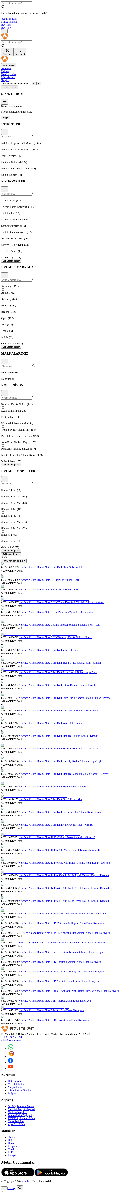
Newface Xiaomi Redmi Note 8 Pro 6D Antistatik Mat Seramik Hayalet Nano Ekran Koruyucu (69, 990)
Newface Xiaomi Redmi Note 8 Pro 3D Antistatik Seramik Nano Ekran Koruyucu (62, 952)
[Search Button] (20, 1187)
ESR (10, 1152)
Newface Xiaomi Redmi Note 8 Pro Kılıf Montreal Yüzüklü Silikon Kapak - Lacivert (63, 773)
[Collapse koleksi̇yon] (4, 393)
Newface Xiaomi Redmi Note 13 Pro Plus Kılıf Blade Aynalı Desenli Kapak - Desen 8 (64, 862)
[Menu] (4, 31)
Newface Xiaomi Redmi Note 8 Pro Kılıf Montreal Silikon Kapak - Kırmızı (58, 735)
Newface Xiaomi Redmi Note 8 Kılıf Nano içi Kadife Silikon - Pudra (55, 637)
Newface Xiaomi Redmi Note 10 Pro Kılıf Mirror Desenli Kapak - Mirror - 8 (59, 850)
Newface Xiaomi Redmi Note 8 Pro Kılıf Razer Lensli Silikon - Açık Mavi (58, 672)
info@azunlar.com (11, 1040)
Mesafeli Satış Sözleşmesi (21, 1109)
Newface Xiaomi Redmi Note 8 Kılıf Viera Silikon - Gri (48, 589)
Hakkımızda (14, 1081)
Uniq (10, 1140)
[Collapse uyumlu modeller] (4, 479)
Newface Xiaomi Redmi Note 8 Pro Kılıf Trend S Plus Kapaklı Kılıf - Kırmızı (60, 662)
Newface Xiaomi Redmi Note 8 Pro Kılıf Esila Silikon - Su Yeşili (53, 786)
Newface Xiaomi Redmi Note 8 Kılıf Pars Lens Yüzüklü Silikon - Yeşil (56, 612)
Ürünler (5, 71)
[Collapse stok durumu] (4, 102)
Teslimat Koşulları (17, 1112)
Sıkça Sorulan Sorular (19, 1090)
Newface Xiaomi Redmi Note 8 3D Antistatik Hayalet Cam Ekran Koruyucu (59, 981)
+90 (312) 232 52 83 (12, 1037)
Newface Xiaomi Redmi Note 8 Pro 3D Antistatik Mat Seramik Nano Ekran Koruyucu (64, 932)
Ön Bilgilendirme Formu (21, 1106)
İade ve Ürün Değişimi (20, 1115)
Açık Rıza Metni (17, 1124)
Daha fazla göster (11, 261)
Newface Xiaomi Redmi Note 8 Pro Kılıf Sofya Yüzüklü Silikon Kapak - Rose (60, 812)
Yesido (11, 1149)
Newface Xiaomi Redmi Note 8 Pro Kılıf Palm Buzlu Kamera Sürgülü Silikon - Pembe (64, 697)
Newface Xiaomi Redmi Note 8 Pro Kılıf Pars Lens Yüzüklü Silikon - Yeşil (58, 710)
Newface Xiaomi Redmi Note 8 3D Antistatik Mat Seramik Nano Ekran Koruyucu (62, 942)
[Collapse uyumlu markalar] (4, 275)
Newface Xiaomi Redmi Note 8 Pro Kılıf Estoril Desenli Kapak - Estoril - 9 (58, 685)
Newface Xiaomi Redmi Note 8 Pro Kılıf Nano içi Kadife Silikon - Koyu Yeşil (60, 761)
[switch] (5, 117)
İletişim (5, 80)
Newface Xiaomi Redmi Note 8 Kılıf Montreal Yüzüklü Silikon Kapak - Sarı (59, 624)
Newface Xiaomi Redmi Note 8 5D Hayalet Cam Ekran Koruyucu (54, 1020)
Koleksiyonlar (8, 74)
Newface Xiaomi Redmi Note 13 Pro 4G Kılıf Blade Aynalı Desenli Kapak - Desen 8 (64, 900)
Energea (12, 1155)
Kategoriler (10, 65)
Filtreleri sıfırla (9, 87)
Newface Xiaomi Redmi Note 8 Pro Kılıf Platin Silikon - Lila (51, 567)
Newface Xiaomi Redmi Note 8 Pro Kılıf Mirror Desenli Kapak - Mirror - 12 (59, 748)
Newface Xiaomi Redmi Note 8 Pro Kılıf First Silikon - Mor (50, 799)
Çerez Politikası (16, 1121)
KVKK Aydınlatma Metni (22, 1118)
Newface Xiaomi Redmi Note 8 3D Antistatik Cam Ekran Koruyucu (55, 1000)
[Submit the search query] (34, 83)
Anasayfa (6, 68)
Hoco (11, 1143)
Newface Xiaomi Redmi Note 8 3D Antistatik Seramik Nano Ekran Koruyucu (60, 961)
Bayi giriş (6, 24)
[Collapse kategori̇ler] (4, 189)
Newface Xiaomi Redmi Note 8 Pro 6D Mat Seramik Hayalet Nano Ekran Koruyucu (63, 913)
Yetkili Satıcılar (9, 18)
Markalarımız (8, 77)
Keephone (13, 1146)
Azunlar (25, 1181)
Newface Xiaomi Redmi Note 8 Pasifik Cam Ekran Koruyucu (51, 1010)
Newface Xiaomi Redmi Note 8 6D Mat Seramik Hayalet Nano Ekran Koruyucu (61, 923)
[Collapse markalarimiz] (4, 361)
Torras (11, 1137)
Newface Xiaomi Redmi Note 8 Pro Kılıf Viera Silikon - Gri (50, 650)
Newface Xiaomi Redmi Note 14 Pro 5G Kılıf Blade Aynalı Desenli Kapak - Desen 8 (64, 875)
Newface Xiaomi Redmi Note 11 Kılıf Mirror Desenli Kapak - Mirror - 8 (57, 837)
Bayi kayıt (6, 27)
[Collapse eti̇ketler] (4, 132)
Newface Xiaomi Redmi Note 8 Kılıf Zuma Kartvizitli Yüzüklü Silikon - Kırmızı (61, 602)
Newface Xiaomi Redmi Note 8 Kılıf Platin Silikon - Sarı (49, 579)
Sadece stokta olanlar (12, 106)
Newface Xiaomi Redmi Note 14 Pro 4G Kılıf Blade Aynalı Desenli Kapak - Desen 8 (64, 888)
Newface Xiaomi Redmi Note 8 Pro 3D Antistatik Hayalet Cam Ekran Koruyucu (61, 971)
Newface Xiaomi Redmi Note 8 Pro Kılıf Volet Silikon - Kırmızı (52, 723)
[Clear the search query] (38, 83)
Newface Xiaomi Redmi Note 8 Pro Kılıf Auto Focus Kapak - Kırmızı (56, 824)
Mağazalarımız (9, 21)
